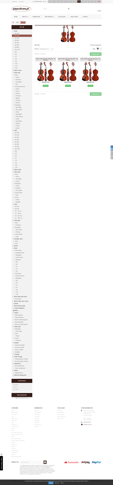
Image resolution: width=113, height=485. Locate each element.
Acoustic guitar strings (21, 361)
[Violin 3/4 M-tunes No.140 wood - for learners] (68, 71)
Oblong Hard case (20, 86)
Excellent (18, 188)
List (100, 50)
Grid (98, 50)
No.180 (17, 40)
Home (15, 16)
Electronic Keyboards (20, 375)
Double (17, 102)
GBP (82, 1)
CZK (62, 1)
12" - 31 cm (18, 211)
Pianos (16, 370)
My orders (60, 410)
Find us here (74, 16)
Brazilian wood (19, 253)
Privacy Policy (38, 424)
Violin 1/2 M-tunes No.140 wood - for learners (46, 59)
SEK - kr (75, 1)
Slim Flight (18, 107)
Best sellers (37, 414)
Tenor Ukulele (19, 349)
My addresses (61, 414)
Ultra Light (18, 109)
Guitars (16, 313)
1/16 (16, 66)
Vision (17, 112)
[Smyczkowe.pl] (26, 9)
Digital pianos (19, 373)
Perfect (17, 93)
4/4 (16, 52)
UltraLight (18, 82)
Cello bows (18, 273)
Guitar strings (18, 356)
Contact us (21, 1)
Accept (50, 483)
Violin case (17, 72)
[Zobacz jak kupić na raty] (22, 397)
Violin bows (18, 250)
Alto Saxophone (19, 366)
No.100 (17, 33)
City (16, 84)
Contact (85, 16)
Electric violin (18, 70)
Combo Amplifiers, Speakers (19, 309)
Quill (16, 195)
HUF (59, 1)
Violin (15, 31)
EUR (92, 1)
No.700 (17, 144)
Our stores (16, 389)
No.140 (17, 36)
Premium (18, 79)
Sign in (45, 1)
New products (49, 16)
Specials (37, 410)
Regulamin (14, 1)
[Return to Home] (13, 22)
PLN (79, 1)
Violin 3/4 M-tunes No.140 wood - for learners (68, 59)
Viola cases (17, 220)
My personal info (62, 416)
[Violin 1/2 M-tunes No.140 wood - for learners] (45, 71)
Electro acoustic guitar (21, 324)
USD (50, 1)
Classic (17, 77)
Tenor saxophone (20, 368)
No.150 (17, 38)
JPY (85, 1)
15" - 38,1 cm (18, 218)
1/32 (16, 68)
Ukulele (16, 343)
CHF (71, 1)
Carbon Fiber (18, 193)
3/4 (16, 54)
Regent (17, 98)
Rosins (16, 246)
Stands (16, 303)
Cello (15, 130)
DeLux (17, 91)
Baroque (18, 259)
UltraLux (18, 100)
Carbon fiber (19, 257)
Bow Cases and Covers (20, 296)
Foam (16, 75)
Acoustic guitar (19, 322)
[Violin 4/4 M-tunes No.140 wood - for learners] (90, 71)
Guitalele (17, 352)
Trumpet (16, 354)
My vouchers (61, 418)
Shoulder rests (18, 239)
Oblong (17, 123)
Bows (15, 248)
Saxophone (17, 363)
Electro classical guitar (21, 319)
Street (17, 119)
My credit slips (61, 412)
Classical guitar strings (21, 359)
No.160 (17, 139)
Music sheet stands (19, 306)
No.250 (17, 45)
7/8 (16, 153)
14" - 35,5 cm (18, 216)
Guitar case (17, 326)
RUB (95, 1)
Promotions (36, 16)
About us (25, 16)
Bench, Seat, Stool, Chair (21, 301)
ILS (88, 1)
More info (57, 483)
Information (22, 381)
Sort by (36, 49)
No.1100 (17, 49)
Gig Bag (17, 202)
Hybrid (17, 128)
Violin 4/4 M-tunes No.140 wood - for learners (90, 59)
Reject (62, 483)
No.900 (17, 47)
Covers (17, 197)
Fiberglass (18, 105)
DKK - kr (54, 1)
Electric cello (17, 169)
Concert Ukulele (19, 347)
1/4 (16, 59)
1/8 (16, 61)
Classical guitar (19, 317)
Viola (15, 204)
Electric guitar (19, 315)
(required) (37, 470)
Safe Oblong (19, 116)
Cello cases (17, 172)
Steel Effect (18, 121)
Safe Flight (18, 114)
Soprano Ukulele (20, 345)
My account (62, 16)
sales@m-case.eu (87, 424)
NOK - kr (66, 1)
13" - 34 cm (18, 213)
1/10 (16, 63)
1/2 (16, 56)
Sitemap (36, 426)
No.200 (17, 42)
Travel (17, 126)
